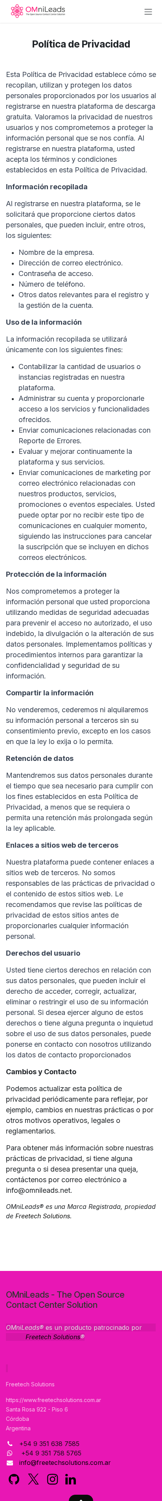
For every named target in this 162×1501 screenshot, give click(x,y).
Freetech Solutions (42, 1216)
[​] (14, 1479)
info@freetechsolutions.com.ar (65, 1462)
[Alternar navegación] (148, 11)
